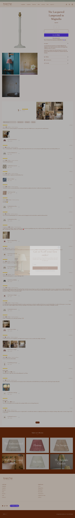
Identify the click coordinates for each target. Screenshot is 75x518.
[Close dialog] (59, 246)
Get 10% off (45, 266)
